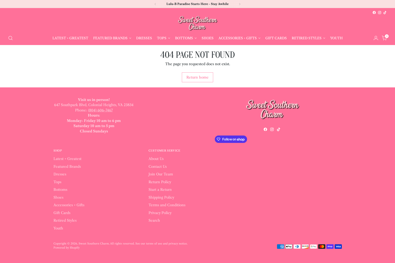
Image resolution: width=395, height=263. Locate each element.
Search (154, 220)
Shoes (58, 197)
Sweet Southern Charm (94, 243)
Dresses (59, 174)
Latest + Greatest (67, 159)
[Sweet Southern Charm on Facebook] (374, 12)
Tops (57, 182)
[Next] (239, 4)
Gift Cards (61, 213)
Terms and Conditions (167, 205)
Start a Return (160, 190)
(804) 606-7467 (100, 110)
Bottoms (60, 190)
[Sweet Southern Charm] (197, 23)
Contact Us (158, 167)
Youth (58, 228)
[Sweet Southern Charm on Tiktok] (385, 12)
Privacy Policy (160, 213)
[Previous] (155, 4)
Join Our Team (161, 174)
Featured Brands (67, 167)
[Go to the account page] (376, 38)
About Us (156, 159)
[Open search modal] (10, 38)
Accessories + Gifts (68, 205)
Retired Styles (65, 220)
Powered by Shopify (66, 247)
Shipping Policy (161, 197)
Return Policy (160, 182)
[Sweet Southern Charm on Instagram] (379, 12)
